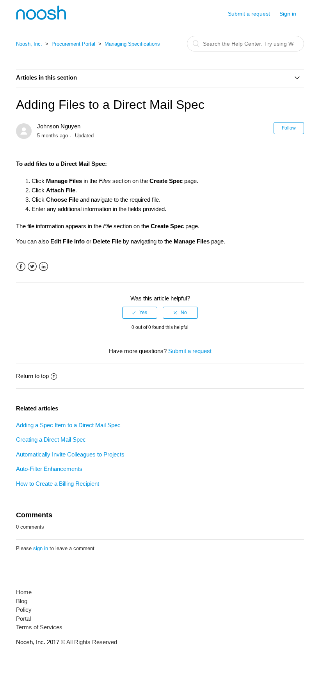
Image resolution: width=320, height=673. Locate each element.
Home (24, 592)
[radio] (139, 312)
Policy (24, 609)
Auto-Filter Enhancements (49, 468)
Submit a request (249, 14)
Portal (23, 618)
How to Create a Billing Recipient (57, 483)
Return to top (32, 376)
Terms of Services (39, 627)
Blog (21, 601)
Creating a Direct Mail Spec (51, 439)
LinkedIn (43, 267)
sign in (40, 548)
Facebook (21, 267)
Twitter (32, 267)
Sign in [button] (287, 14)
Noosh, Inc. (29, 44)
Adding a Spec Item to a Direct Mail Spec (68, 425)
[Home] (41, 17)
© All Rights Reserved (88, 642)
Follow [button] (289, 128)
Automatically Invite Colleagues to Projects (70, 454)
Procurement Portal (73, 44)
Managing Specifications (132, 44)
